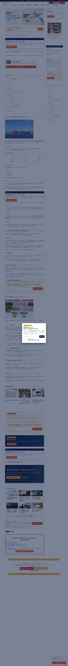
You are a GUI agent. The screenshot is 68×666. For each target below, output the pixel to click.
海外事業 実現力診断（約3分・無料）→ (34, 339)
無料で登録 (42, 336)
